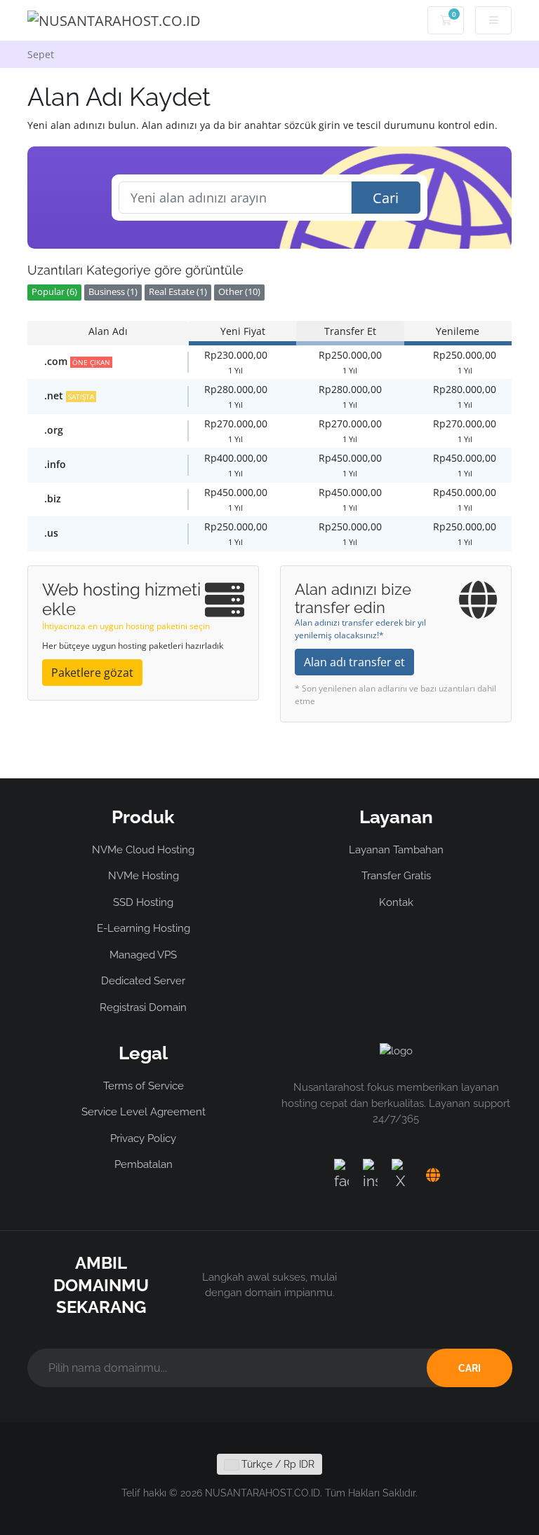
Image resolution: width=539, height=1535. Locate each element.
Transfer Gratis (396, 875)
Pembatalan (143, 1164)
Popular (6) (54, 292)
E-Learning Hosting (143, 928)
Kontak (396, 902)
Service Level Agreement (143, 1112)
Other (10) (239, 292)
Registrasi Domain (143, 1007)
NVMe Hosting (143, 875)
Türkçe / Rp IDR (276, 1464)
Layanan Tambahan (396, 850)
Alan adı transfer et (354, 662)
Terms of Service (143, 1086)
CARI (469, 1368)
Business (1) (113, 292)
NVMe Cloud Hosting (143, 850)
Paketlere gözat (92, 672)
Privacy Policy (143, 1138)
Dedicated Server (143, 981)
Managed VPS (143, 955)
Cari (386, 197)
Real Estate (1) (178, 292)
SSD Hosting (143, 902)
